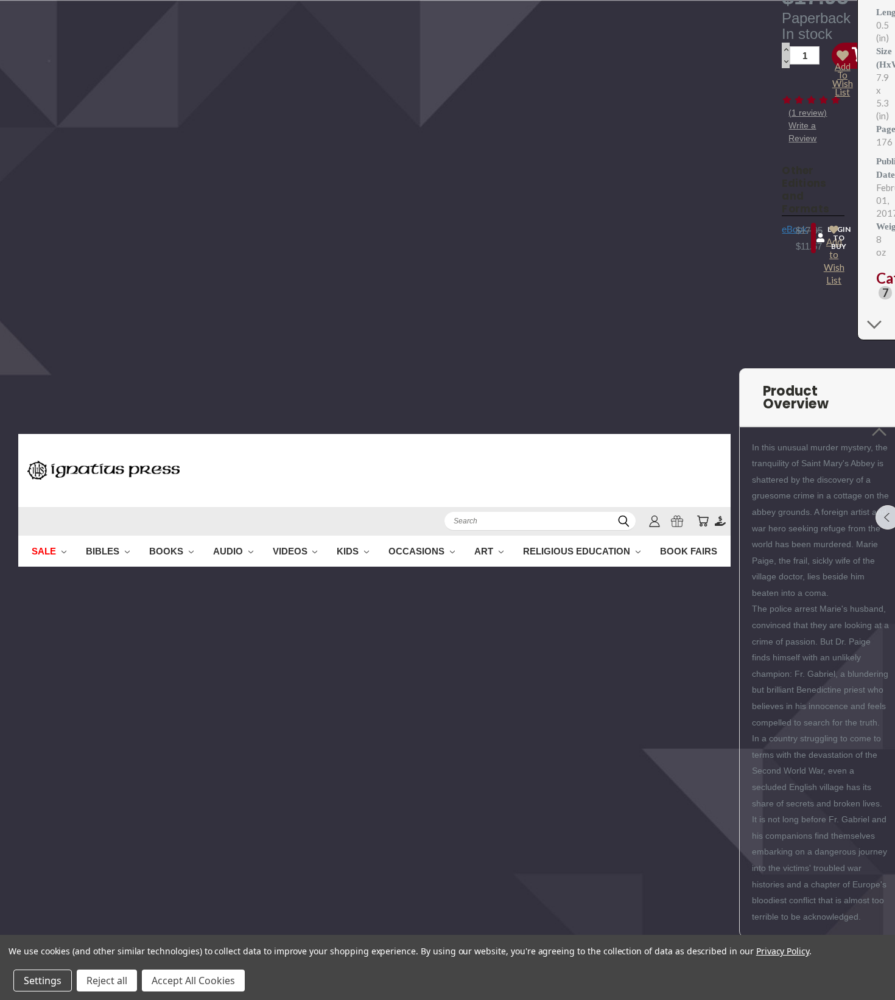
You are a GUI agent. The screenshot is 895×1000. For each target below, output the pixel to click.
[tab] (881, 285)
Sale (45, 551)
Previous (863, 962)
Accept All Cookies (193, 980)
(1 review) (807, 112)
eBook (794, 229)
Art (485, 551)
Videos (291, 551)
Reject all (106, 980)
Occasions (417, 551)
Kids (349, 551)
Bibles (104, 551)
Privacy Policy (782, 951)
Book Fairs (688, 551)
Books (167, 551)
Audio (229, 551)
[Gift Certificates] (677, 521)
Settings (42, 980)
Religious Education (578, 551)
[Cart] (702, 521)
